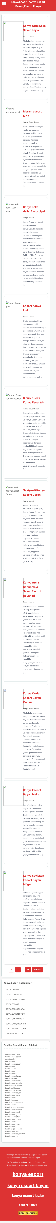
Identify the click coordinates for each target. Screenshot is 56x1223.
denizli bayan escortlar (14, 1102)
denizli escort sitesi (12, 1095)
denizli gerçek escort (13, 1129)
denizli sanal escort (12, 1078)
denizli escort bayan (13, 1054)
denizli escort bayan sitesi (15, 1134)
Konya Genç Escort (15, 1019)
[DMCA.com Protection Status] (28, 1214)
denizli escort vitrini (12, 1131)
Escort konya (28, 36)
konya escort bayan (28, 1185)
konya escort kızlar (28, 1195)
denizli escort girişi (12, 1112)
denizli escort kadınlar (13, 1083)
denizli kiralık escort (13, 1090)
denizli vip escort (11, 1100)
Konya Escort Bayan (15, 1009)
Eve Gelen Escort (14, 994)
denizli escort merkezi (13, 1110)
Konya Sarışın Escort (16, 1024)
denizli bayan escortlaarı (14, 1107)
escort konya (28, 1205)
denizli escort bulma (13, 1119)
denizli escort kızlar (12, 1081)
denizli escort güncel (13, 1114)
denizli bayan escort (13, 1057)
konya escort (28, 1174)
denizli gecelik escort (13, 1085)
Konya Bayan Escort (31, 122)
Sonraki (37, 969)
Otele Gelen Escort (15, 1033)
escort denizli (10, 1059)
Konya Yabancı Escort (16, 1029)
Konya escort (28, 218)
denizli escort (10, 1061)
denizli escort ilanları (13, 1076)
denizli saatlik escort (13, 1088)
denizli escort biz (11, 1136)
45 (27, 969)
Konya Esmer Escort (15, 1014)
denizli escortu (11, 1073)
